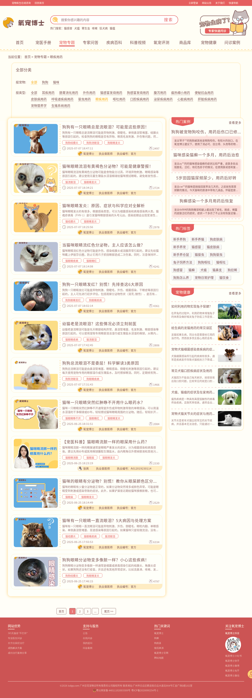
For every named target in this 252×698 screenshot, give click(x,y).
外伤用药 (89, 92)
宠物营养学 (39, 105)
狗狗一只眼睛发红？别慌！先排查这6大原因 (102, 284)
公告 (85, 633)
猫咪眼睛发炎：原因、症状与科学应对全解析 (103, 205)
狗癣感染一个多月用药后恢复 (206, 201)
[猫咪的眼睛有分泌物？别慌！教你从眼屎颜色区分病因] (36, 493)
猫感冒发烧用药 (111, 92)
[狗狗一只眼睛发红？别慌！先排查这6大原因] (36, 296)
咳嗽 (94, 28)
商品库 (185, 42)
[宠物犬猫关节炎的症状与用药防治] (229, 418)
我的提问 (87, 643)
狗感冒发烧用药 (138, 92)
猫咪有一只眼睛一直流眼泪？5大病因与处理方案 (106, 520)
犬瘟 (77, 28)
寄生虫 (86, 28)
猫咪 (56, 82)
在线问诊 (87, 638)
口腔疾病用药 (139, 99)
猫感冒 (68, 28)
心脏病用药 (185, 99)
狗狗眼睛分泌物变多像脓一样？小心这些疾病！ (105, 560)
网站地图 (159, 657)
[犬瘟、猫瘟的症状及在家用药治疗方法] (229, 397)
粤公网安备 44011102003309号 (113, 690)
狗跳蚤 (157, 643)
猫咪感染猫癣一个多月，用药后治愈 (206, 155)
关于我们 (220, 3)
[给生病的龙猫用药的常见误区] (229, 333)
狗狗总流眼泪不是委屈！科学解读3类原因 (100, 363)
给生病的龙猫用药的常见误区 (191, 327)
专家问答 (90, 42)
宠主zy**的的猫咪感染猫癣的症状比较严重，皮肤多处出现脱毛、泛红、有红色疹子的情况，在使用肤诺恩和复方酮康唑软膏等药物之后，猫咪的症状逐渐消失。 (206, 167)
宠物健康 (209, 42)
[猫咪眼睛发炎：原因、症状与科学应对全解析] (36, 217)
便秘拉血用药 (204, 92)
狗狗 (45, 82)
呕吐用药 (119, 99)
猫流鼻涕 (159, 648)
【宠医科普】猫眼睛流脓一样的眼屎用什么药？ (105, 442)
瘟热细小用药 (180, 92)
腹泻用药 (160, 92)
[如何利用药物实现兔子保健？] (229, 311)
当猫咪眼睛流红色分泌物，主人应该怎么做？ (103, 245)
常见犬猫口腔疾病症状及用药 (191, 370)
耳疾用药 (48, 92)
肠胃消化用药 (68, 92)
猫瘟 (112, 28)
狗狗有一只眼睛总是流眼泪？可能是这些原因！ (105, 127)
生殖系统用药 (60, 105)
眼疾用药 (56, 56)
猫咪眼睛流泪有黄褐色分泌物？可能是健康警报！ (107, 166)
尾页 (108, 611)
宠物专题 (67, 42)
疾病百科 (114, 42)
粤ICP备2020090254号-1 (144, 690)
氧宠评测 (161, 42)
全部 (34, 82)
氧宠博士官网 (161, 653)
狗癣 (156, 638)
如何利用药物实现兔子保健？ (191, 306)
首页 (20, 42)
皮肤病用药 (39, 99)
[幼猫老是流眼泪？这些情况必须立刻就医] (36, 335)
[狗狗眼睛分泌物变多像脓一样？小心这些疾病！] (36, 571)
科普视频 (138, 42)
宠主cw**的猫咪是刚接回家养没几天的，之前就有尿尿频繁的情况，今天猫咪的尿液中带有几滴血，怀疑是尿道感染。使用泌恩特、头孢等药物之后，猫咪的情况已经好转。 (206, 192)
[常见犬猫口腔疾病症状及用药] (229, 375)
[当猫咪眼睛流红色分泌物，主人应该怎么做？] (36, 257)
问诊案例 (232, 42)
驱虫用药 (84, 99)
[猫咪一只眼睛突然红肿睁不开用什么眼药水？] (36, 414)
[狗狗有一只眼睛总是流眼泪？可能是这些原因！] (36, 138)
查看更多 (235, 122)
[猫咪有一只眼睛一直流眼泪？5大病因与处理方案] (36, 532)
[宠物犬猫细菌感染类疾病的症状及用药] (229, 354)
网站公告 (206, 3)
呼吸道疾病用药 (62, 99)
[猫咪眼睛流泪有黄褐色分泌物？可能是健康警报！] (36, 178)
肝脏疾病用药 (207, 99)
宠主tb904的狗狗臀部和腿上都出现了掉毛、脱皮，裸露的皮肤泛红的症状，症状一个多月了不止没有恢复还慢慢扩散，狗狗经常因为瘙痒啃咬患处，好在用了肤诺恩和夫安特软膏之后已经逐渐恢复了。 (206, 215)
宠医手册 (43, 42)
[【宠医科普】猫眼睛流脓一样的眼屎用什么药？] (36, 453)
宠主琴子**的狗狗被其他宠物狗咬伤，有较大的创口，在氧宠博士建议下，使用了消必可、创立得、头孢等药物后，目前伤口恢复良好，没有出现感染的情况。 (206, 144)
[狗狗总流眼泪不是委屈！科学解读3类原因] (36, 375)
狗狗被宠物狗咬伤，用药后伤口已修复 (206, 132)
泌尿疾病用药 (163, 99)
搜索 (168, 19)
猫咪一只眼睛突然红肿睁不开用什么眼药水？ (103, 402)
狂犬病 (103, 28)
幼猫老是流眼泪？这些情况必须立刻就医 (99, 323)
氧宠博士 (159, 633)
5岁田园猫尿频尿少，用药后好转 (206, 178)
